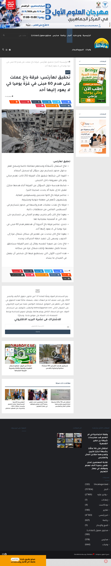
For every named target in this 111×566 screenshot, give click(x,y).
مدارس (56, 36)
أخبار (70, 36)
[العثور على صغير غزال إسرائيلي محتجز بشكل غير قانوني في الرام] (78, 446)
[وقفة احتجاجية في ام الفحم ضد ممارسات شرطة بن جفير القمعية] (78, 435)
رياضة (63, 36)
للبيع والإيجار (78, 50)
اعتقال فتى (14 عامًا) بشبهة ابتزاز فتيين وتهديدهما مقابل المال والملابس (60, 404)
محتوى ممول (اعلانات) (41, 36)
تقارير (105, 510)
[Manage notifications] (106, 561)
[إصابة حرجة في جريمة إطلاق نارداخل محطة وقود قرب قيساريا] (61, 440)
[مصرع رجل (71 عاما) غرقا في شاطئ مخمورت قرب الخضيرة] (61, 446)
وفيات (88, 50)
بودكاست (103, 505)
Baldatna (90, 554)
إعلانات (104, 500)
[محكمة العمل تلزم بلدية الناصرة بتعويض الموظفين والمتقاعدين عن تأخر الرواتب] (69, 440)
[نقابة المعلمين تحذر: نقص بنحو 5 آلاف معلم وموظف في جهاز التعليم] (37, 394)
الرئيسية (87, 36)
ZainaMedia (77, 554)
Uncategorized (101, 484)
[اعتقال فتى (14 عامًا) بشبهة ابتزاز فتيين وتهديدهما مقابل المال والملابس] (60, 394)
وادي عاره (77, 36)
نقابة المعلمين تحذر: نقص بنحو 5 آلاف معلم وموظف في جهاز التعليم (38, 404)
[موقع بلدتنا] (101, 43)
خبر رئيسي (103, 515)
